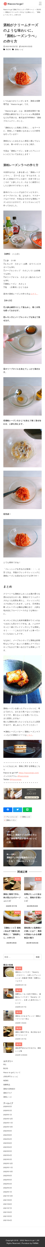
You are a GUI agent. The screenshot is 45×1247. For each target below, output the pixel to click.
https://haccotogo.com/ (29, 772)
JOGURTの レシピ (10, 1076)
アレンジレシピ (11, 817)
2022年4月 (7, 1184)
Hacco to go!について (12, 1072)
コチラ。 (34, 293)
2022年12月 (8, 1163)
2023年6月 (7, 1147)
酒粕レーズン (11, 820)
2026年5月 (7, 1106)
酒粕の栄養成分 (9, 1089)
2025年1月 (7, 1114)
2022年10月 (8, 1171)
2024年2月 (7, 1139)
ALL (4, 1064)
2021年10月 (8, 1196)
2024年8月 (7, 1135)
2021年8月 (7, 1204)
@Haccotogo (15, 779)
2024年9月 (7, 1131)
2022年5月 (7, 1179)
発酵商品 (6, 1084)
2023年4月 (7, 1155)
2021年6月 (7, 1212)
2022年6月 (7, 1175)
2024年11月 (8, 1123)
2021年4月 (7, 1220)
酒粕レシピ (19, 49)
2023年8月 (7, 1143)
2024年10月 (8, 1127)
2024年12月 (8, 1118)
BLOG (8, 49)
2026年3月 (7, 1110)
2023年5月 (7, 1151)
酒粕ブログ (7, 1093)
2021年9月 (7, 1200)
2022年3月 (7, 1188)
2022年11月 (8, 1167)
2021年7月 (7, 1208)
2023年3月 (7, 1159)
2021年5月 (7, 1216)
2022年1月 (7, 1192)
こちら (29, 735)
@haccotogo (23, 776)
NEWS (5, 1080)
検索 (38, 957)
